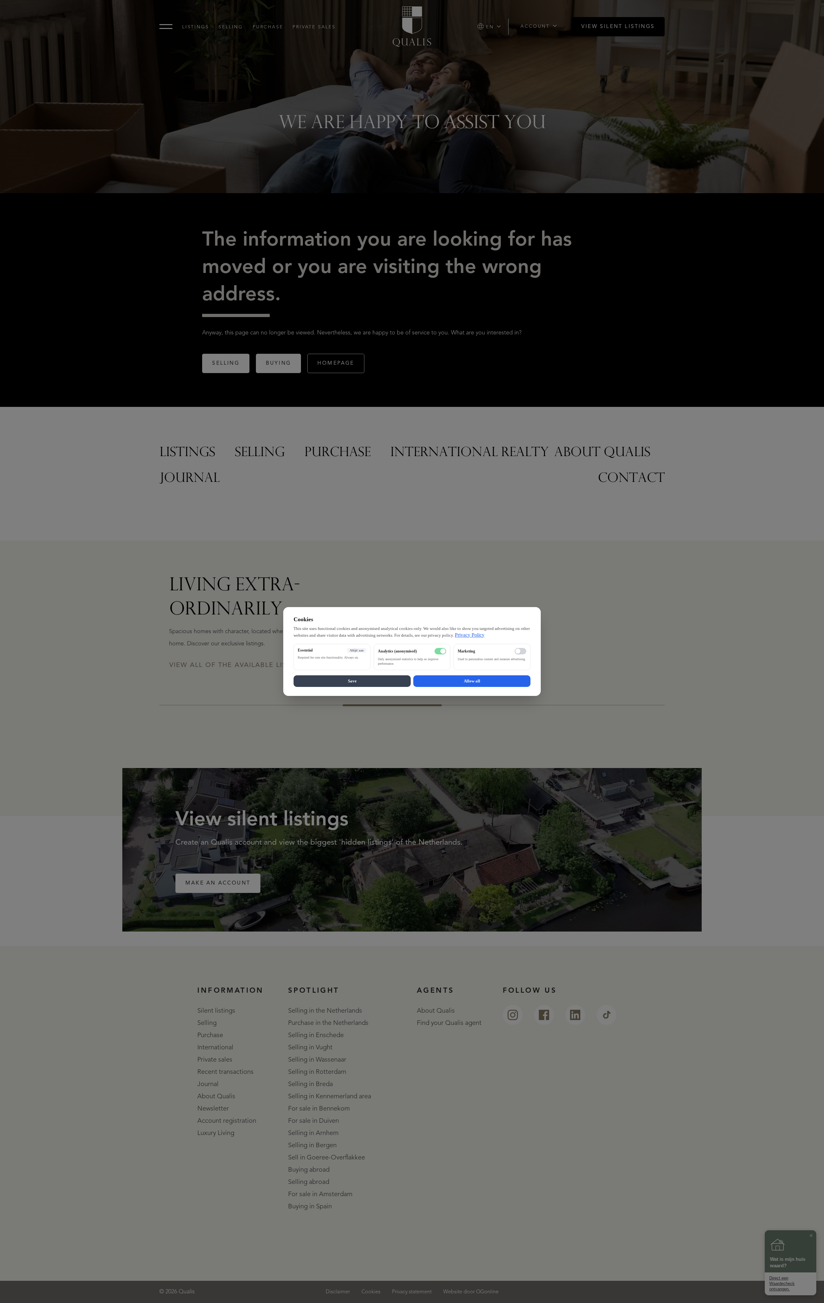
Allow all (472, 681)
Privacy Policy (469, 635)
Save (352, 681)
